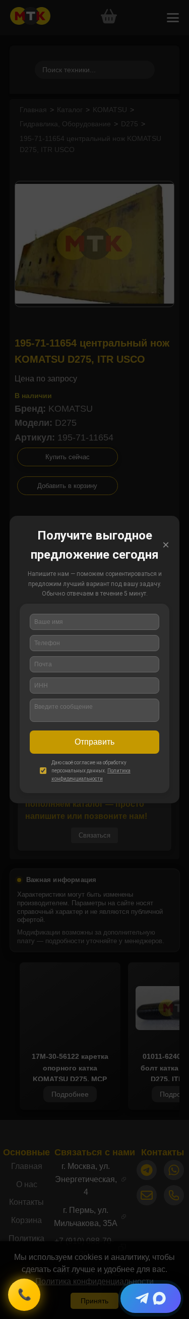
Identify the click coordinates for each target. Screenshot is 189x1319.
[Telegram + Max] (150, 1298)
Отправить (94, 742)
